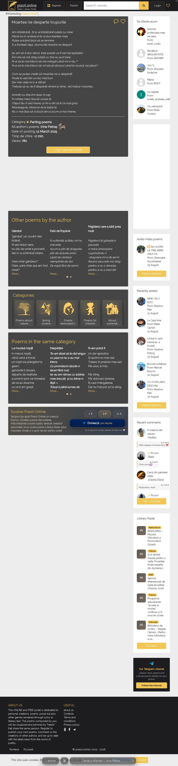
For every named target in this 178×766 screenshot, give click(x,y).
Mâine (150, 79)
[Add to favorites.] (123, 21)
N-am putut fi (96, 348)
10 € (119, 413)
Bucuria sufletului (156, 364)
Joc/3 (150, 65)
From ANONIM (155, 58)
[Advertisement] (68, 183)
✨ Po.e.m (153, 453)
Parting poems (41, 122)
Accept (141, 760)
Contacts (69, 713)
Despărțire (56, 348)
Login (157, 5)
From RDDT (153, 83)
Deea (151, 456)
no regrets (153, 92)
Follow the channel (152, 685)
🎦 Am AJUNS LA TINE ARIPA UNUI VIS (155, 250)
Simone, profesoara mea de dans (156, 33)
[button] (54, 5)
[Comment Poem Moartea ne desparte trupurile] (116, 21)
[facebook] (70, 729)
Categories (23, 295)
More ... (16, 273)
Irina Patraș (49, 127)
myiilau (152, 437)
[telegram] (74, 729)
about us (69, 710)
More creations (151, 273)
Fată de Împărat (60, 231)
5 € (105, 413)
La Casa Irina (154, 320)
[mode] (64, 760)
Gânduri (17, 231)
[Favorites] (168, 5)
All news (151, 645)
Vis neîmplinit (154, 106)
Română (15, 749)
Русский (29, 749)
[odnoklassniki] (66, 729)
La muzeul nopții (22, 348)
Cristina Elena (156, 479)
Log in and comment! (68, 149)
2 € (91, 413)
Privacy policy (72, 724)
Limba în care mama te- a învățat (154, 342)
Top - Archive (151, 501)
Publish (74, 5)
